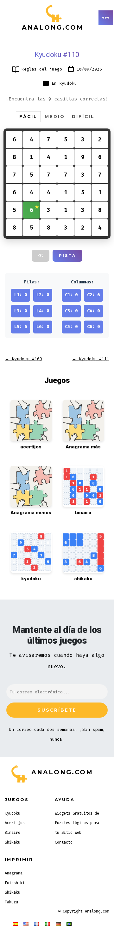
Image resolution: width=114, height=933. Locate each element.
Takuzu (11, 902)
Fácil (28, 116)
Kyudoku (12, 813)
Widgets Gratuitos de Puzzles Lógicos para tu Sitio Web (77, 823)
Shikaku (12, 842)
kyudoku (68, 83)
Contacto (64, 842)
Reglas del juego (42, 69)
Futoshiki (15, 882)
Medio (55, 116)
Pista (67, 255)
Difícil (83, 116)
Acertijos (15, 822)
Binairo (12, 832)
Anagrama (13, 873)
